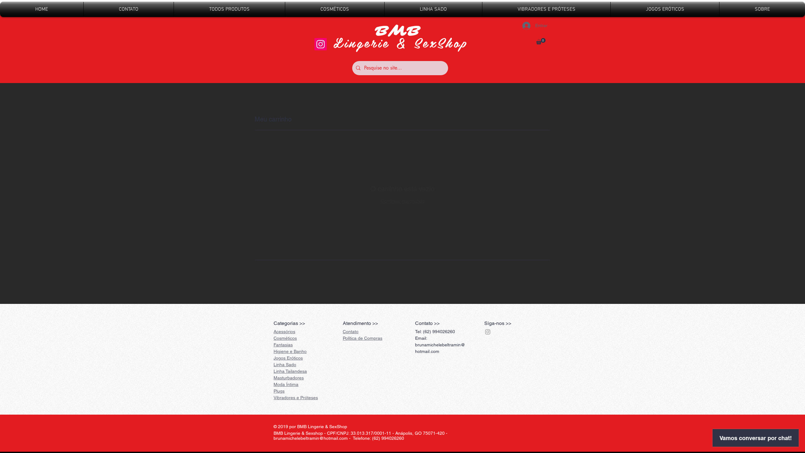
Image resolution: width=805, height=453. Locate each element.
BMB (400, 31)
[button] (541, 41)
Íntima (286, 384)
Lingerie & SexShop (400, 42)
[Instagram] (320, 44)
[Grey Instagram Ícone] (487, 331)
